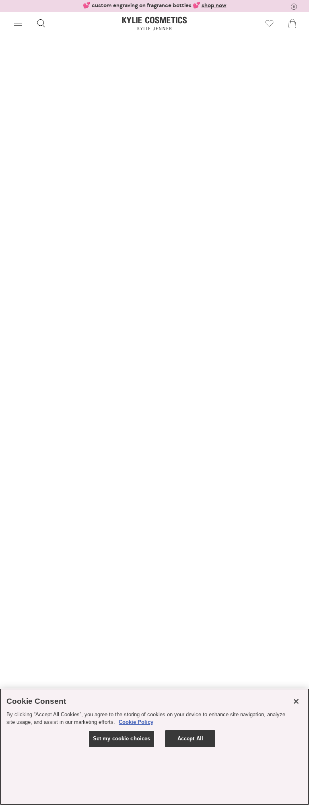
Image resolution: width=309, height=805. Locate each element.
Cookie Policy (136, 722)
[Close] (296, 701)
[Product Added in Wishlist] (269, 23)
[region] (154, 747)
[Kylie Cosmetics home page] (154, 23)
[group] (154, 5)
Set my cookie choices (121, 739)
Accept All (190, 739)
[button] (18, 23)
